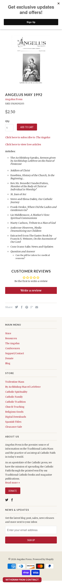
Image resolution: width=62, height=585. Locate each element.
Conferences (12, 348)
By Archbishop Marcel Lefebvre (23, 386)
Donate (9, 358)
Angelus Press (13, 99)
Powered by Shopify (43, 559)
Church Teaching (14, 406)
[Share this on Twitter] (15, 307)
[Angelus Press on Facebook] (12, 499)
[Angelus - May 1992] (31, 61)
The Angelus (12, 343)
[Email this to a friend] (36, 307)
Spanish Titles (13, 421)
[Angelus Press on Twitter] (6, 499)
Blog (7, 363)
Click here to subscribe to (27, 137)
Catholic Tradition (15, 401)
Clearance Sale (13, 426)
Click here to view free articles (23, 144)
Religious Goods (14, 411)
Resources (11, 338)
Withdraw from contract (22, 579)
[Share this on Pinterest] (26, 307)
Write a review (31, 290)
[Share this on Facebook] (21, 307)
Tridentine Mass (14, 381)
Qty (7, 121)
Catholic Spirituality (16, 391)
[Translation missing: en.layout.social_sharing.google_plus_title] (31, 307)
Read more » (12, 482)
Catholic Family (14, 396)
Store (8, 333)
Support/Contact (14, 353)
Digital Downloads (15, 416)
